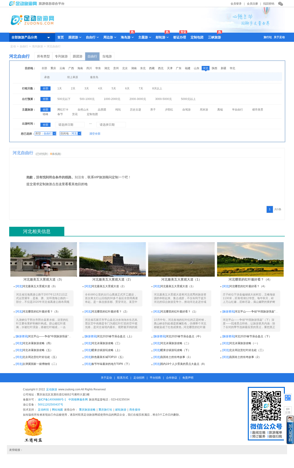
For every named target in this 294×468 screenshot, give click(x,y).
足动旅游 (51, 389)
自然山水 (83, 109)
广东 (178, 68)
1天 (59, 88)
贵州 (116, 68)
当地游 (107, 56)
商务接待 (134, 409)
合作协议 (171, 377)
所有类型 (43, 56)
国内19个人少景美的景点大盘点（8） (183, 364)
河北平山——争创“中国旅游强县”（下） (259, 311)
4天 (100, 88)
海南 (80, 68)
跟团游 (77, 56)
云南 (62, 68)
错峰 (45, 114)
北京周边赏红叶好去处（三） (247, 350)
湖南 (134, 68)
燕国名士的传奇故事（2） (245, 357)
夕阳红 (169, 109)
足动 (13, 46)
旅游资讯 (228, 311)
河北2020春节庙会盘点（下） (253, 336)
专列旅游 (61, 56)
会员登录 (236, 3)
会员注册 (252, 3)
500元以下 (64, 99)
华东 (98, 68)
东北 (143, 68)
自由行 (24, 46)
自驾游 (186, 109)
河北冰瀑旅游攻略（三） (106, 343)
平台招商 (155, 377)
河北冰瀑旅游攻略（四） (38, 343)
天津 (169, 68)
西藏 (152, 68)
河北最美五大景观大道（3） (43, 279)
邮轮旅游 (120, 409)
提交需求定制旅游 (39, 184)
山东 (196, 68)
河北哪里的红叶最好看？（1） (179, 311)
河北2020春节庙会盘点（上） (115, 336)
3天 (87, 88)
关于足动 (279, 37)
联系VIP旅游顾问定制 (103, 177)
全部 (44, 68)
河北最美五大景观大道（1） (181, 279)
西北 (161, 68)
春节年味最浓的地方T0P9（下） (111, 364)
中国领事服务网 (78, 399)
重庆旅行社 (105, 409)
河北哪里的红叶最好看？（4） (250, 279)
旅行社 (268, 37)
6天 (127, 88)
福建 (187, 68)
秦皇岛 (94, 77)
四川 (89, 68)
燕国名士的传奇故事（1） (176, 357)
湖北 (107, 68)
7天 (141, 88)
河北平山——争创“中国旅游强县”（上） (52, 336)
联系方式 (122, 377)
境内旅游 (37, 46)
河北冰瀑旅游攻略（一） (244, 343)
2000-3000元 (138, 99)
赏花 (75, 114)
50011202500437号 (50, 404)
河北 (205, 68)
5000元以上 (188, 99)
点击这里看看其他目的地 (70, 184)
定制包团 (197, 37)
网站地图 (57, 409)
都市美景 (257, 109)
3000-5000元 (163, 99)
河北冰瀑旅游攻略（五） (38, 350)
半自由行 (237, 109)
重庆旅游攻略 (87, 409)
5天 (114, 88)
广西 (71, 68)
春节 (60, 114)
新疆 (223, 68)
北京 (125, 68)
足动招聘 (138, 377)
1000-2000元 (112, 99)
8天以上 (157, 88)
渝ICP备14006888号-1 (52, 399)
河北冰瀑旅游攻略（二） (175, 343)
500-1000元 (87, 99)
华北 (232, 68)
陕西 (214, 68)
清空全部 (94, 133)
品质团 (102, 109)
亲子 (153, 109)
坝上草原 (72, 77)
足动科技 (43, 409)
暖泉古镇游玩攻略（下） (175, 350)
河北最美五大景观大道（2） (112, 279)
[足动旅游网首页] (147, 31)
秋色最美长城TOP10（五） (108, 357)
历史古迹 (135, 109)
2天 (73, 88)
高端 (220, 109)
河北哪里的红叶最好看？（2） (110, 311)
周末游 (204, 109)
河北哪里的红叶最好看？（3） (41, 311)
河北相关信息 (37, 231)
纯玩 (118, 109)
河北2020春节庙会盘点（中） (184, 336)
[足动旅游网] (38, 4)
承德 (47, 77)
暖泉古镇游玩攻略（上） (106, 350)
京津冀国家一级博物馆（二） (40, 364)
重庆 (53, 68)
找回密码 (268, 3)
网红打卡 (62, 109)
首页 (60, 37)
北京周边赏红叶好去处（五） (40, 357)
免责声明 (187, 377)
